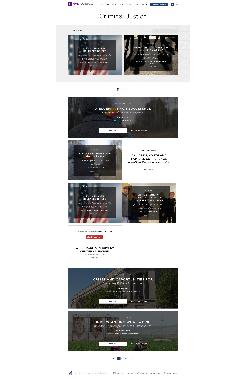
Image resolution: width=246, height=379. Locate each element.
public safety (104, 62)
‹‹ (113, 358)
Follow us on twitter (150, 373)
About (144, 4)
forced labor (161, 61)
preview (113, 130)
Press (121, 4)
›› (132, 358)
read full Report (139, 130)
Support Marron (159, 4)
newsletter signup (125, 373)
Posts (113, 4)
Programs (105, 4)
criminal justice (93, 62)
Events (136, 4)
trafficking (151, 63)
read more (94, 66)
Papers (128, 4)
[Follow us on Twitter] (172, 4)
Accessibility (172, 373)
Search (177, 4)
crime (115, 291)
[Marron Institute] (80, 4)
